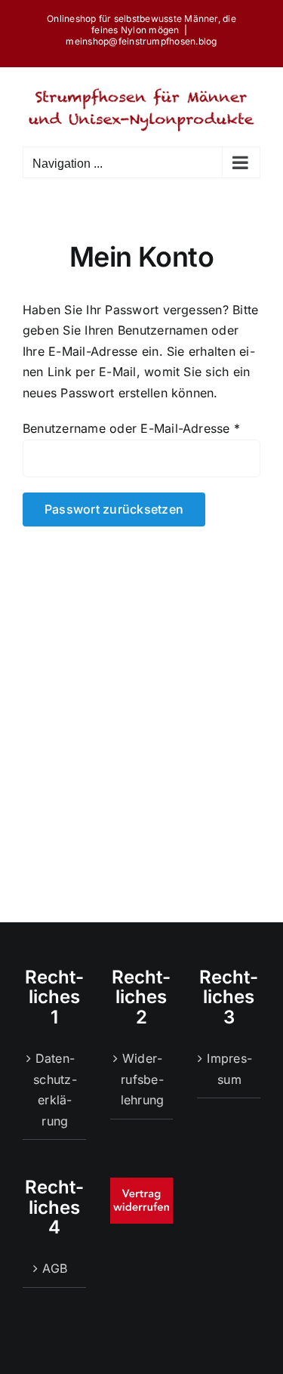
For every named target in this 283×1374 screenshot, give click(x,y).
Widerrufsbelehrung (143, 1079)
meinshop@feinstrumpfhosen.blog (141, 41)
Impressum (229, 1069)
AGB (54, 1268)
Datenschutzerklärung (54, 1090)
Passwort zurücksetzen (114, 509)
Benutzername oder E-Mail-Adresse (131, 428)
